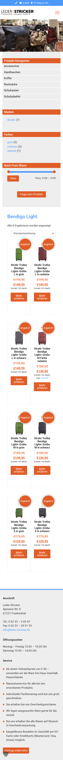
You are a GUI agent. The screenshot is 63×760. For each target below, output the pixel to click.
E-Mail (25, 3)
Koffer (8, 78)
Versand (44, 378)
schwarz (12, 146)
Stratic (11, 119)
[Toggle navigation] (57, 12)
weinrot (11, 150)
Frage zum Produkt (31, 194)
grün (10, 142)
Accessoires (11, 66)
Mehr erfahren (19, 297)
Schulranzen (11, 90)
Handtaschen (12, 72)
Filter (13, 178)
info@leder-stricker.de (16, 629)
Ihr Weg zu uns (40, 3)
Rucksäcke (10, 84)
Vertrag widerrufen (16, 750)
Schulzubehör (12, 96)
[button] (6, 754)
